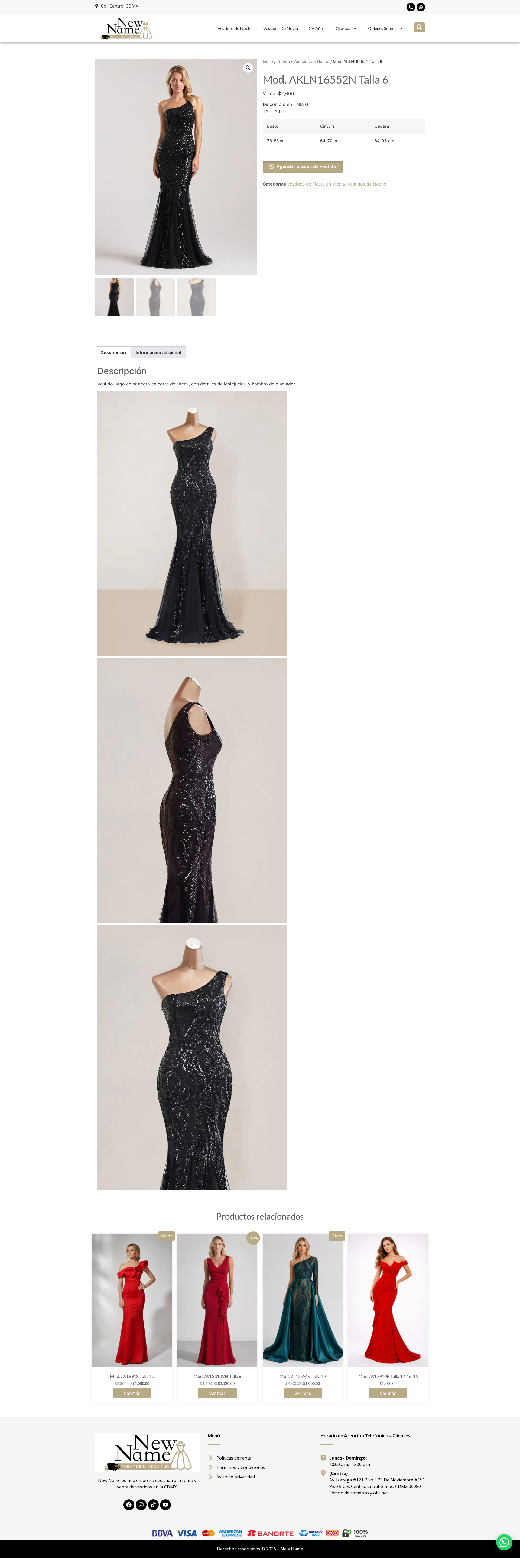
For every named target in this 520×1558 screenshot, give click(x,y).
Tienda (283, 61)
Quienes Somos (382, 28)
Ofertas (343, 28)
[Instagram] (141, 1504)
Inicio (268, 61)
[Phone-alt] (411, 7)
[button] (419, 27)
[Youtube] (165, 1504)
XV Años (317, 28)
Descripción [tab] (113, 352)
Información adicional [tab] (158, 352)
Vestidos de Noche (234, 28)
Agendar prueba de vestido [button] (306, 166)
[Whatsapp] (421, 7)
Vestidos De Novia (280, 28)
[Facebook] (128, 1504)
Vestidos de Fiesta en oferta (316, 184)
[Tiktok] (153, 1504)
